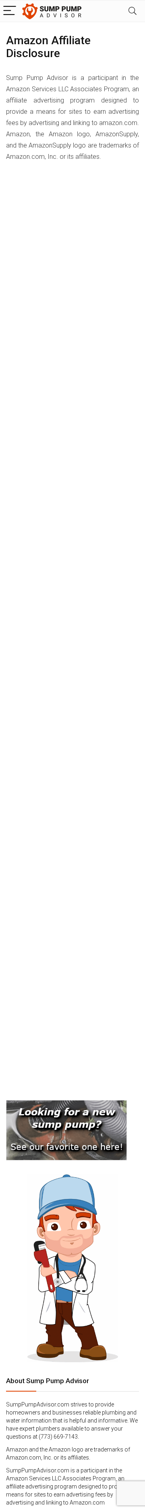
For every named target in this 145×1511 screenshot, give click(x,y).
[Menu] (9, 11)
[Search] (132, 11)
